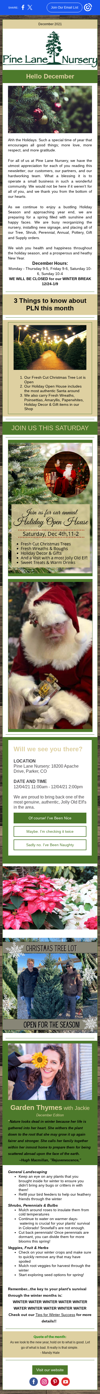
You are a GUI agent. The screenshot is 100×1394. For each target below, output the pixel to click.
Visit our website (50, 1370)
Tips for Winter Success (55, 1315)
